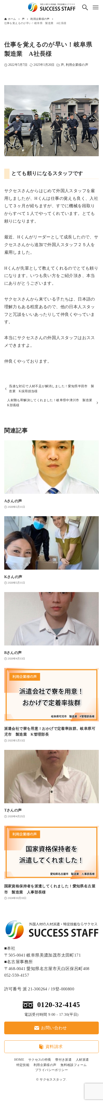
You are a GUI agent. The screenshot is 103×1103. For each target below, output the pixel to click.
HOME (19, 1060)
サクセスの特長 (39, 1060)
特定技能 (23, 1065)
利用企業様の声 (77, 65)
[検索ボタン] (85, 7)
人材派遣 (82, 1060)
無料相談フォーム (73, 1065)
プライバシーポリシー (51, 1070)
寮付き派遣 (63, 1060)
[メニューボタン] (95, 7)
